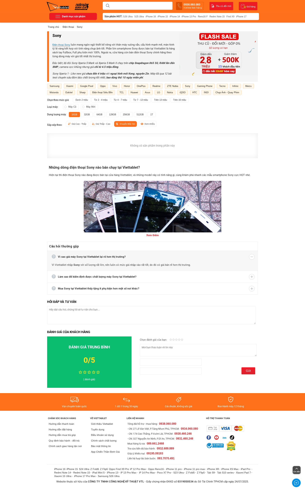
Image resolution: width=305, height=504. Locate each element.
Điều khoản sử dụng (102, 435)
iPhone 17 (241, 16)
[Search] (107, 6)
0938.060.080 (193, 6)
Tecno (222, 86)
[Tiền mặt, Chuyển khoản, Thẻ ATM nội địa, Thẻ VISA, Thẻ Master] (225, 428)
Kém (170, 340)
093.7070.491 (166, 458)
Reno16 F (203, 16)
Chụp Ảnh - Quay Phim (227, 92)
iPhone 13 (112, 472)
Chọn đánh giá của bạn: (154, 339)
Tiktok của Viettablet (233, 437)
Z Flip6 (104, 469)
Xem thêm (152, 235)
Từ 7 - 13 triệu (140, 100)
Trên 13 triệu (160, 100)
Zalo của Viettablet (225, 437)
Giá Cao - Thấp (79, 124)
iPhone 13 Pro (189, 16)
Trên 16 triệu (179, 100)
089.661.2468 (155, 443)
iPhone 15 (163, 16)
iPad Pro (246, 469)
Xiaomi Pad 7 (243, 472)
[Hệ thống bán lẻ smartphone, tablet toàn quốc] (59, 6)
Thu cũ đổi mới (223, 6)
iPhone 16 (151, 16)
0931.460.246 (184, 438)
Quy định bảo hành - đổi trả (64, 440)
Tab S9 (211, 472)
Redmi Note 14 (62, 472)
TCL (121, 92)
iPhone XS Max (229, 469)
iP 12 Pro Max (138, 469)
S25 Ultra (139, 16)
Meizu (248, 86)
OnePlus (141, 86)
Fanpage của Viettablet (209, 437)
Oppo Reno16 (156, 469)
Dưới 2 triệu (82, 100)
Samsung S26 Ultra (108, 476)
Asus (147, 92)
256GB (126, 114)
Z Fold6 (94, 469)
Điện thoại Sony (61, 44)
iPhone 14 (175, 16)
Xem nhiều (149, 124)
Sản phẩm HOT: (113, 16)
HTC (194, 92)
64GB (99, 114)
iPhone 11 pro (174, 469)
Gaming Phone (204, 86)
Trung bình (176, 340)
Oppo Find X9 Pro (119, 469)
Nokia (170, 92)
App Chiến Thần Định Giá (105, 451)
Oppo (103, 86)
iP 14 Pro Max (147, 472)
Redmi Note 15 (217, 16)
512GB (140, 114)
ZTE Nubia (172, 86)
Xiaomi (69, 86)
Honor (127, 86)
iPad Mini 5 (98, 472)
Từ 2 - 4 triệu (100, 100)
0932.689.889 (165, 448)
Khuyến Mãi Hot (127, 124)
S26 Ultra (128, 16)
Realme (156, 86)
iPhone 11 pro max (194, 469)
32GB (87, 114)
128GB (112, 114)
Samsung (54, 86)
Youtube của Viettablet (217, 437)
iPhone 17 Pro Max (84, 476)
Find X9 (230, 16)
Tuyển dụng (97, 429)
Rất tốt (179, 340)
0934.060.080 (189, 428)
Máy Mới (90, 106)
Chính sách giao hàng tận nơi (65, 446)
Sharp (82, 92)
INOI (206, 92)
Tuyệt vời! (182, 340)
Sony (187, 86)
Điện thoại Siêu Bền (102, 92)
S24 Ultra (84, 469)
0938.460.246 (183, 433)
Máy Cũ (72, 106)
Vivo (114, 86)
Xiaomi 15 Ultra (62, 476)
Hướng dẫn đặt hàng (60, 429)
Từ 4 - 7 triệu (120, 100)
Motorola (54, 92)
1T (151, 114)
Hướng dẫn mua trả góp (62, 435)
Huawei (134, 92)
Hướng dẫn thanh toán (61, 423)
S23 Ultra (178, 472)
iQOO (183, 92)
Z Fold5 (190, 472)
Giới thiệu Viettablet (102, 423)
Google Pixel (86, 86)
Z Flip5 (201, 472)
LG (158, 92)
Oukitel (69, 92)
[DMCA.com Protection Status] (230, 446)
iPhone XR (213, 469)
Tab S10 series (225, 472)
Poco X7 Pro (164, 472)
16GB (74, 114)
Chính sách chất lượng (103, 440)
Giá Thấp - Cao (103, 124)
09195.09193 (154, 453)
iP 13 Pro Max (128, 472)
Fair (173, 340)
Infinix (235, 86)
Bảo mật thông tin (101, 446)
